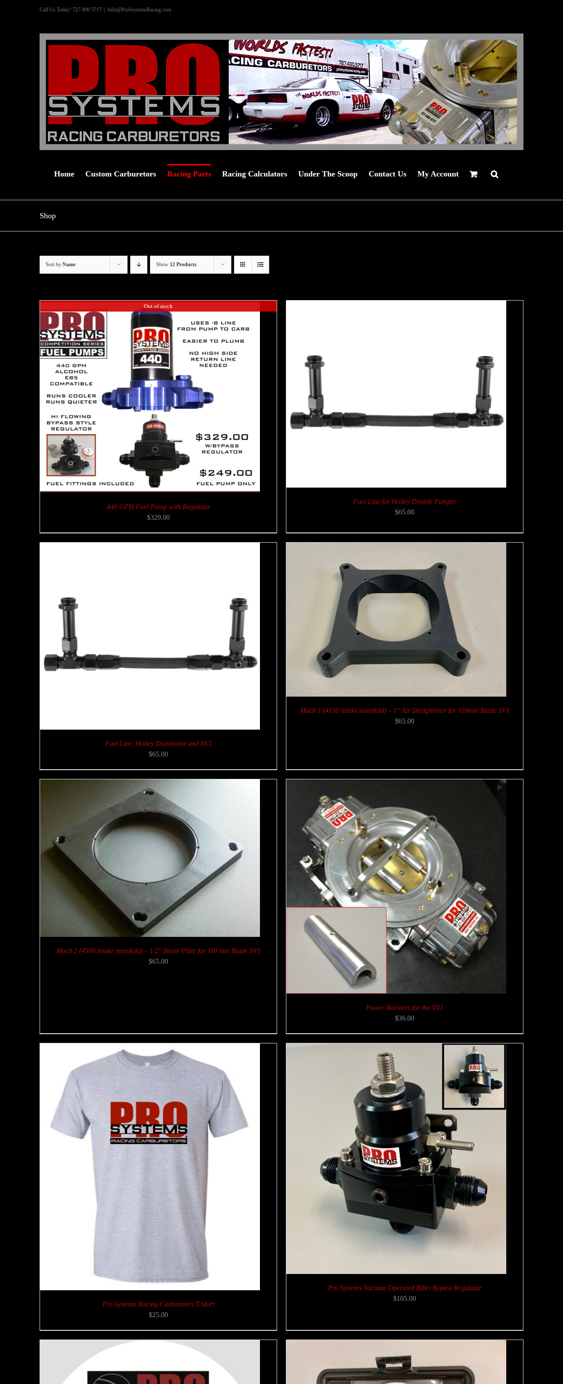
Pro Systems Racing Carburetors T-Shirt (158, 1304)
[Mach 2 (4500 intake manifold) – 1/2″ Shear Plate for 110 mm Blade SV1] (150, 784)
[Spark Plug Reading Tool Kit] (396, 1345)
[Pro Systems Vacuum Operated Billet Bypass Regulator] (396, 1048)
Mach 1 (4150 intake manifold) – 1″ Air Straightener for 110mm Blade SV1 (405, 710)
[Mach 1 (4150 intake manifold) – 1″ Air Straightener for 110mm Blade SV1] (396, 547)
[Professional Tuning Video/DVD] (150, 1345)
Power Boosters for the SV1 (404, 1007)
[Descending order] (138, 265)
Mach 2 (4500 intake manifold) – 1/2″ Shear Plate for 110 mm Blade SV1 (158, 950)
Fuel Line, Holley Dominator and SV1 (158, 743)
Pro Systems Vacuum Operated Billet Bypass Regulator (405, 1288)
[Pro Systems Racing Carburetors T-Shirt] (150, 1048)
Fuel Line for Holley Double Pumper (405, 501)
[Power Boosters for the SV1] (396, 784)
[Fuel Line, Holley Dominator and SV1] (150, 547)
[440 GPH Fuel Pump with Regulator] (150, 305)
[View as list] (260, 264)
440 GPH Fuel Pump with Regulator (158, 506)
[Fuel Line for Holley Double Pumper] (396, 305)
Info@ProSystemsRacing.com (139, 10)
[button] (494, 173)
